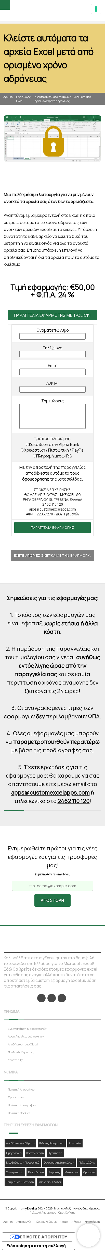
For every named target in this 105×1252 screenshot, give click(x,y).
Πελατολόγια (87, 1162)
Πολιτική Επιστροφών (22, 1105)
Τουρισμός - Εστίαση (20, 1182)
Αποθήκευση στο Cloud (23, 1044)
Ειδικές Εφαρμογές (51, 1143)
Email (52, 365)
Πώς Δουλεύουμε (46, 1222)
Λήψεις (76, 1222)
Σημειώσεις (52, 401)
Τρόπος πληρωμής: (53, 438)
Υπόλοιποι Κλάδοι (49, 1182)
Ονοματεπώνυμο (52, 330)
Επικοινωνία (24, 1222)
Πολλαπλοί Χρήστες (21, 1052)
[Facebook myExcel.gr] (41, 998)
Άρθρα (64, 1222)
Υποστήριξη (15, 1060)
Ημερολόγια (14, 1153)
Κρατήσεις (55, 1153)
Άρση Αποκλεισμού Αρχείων (26, 1036)
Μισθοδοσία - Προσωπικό (22, 1162)
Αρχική (8, 97)
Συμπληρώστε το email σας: (52, 874)
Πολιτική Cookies (19, 1113)
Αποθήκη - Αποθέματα (20, 1143)
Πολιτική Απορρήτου (21, 1089)
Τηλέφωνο (52, 348)
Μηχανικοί (71, 1172)
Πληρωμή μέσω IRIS (54, 456)
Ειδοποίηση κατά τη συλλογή (36, 1245)
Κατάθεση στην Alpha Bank (54, 444)
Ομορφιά (89, 1172)
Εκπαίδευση (36, 1172)
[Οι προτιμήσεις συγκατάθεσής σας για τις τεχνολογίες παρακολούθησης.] (96, 9)
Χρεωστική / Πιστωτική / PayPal (54, 450)
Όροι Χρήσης (16, 1097)
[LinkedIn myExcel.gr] (51, 998)
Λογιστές (54, 1172)
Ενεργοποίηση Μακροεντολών (27, 1029)
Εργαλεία (75, 1143)
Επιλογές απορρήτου (44, 1236)
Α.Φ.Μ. (52, 383)
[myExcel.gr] (52, 11)
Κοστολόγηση (35, 1153)
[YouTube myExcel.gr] (62, 998)
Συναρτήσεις (14, 1172)
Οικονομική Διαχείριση (59, 1162)
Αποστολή (52, 900)
